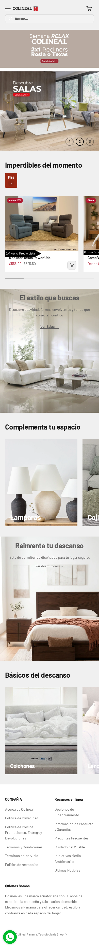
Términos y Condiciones (24, 847)
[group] (49, 50)
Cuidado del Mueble (70, 847)
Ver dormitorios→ (49, 566)
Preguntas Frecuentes (72, 838)
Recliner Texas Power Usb (30, 258)
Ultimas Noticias (67, 870)
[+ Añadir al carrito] (71, 265)
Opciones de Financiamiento (67, 812)
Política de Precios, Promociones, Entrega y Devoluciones (23, 832)
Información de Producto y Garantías (74, 827)
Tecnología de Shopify (52, 934)
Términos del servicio (21, 855)
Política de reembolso (21, 864)
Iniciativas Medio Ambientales (68, 858)
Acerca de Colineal (19, 809)
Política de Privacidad (21, 818)
